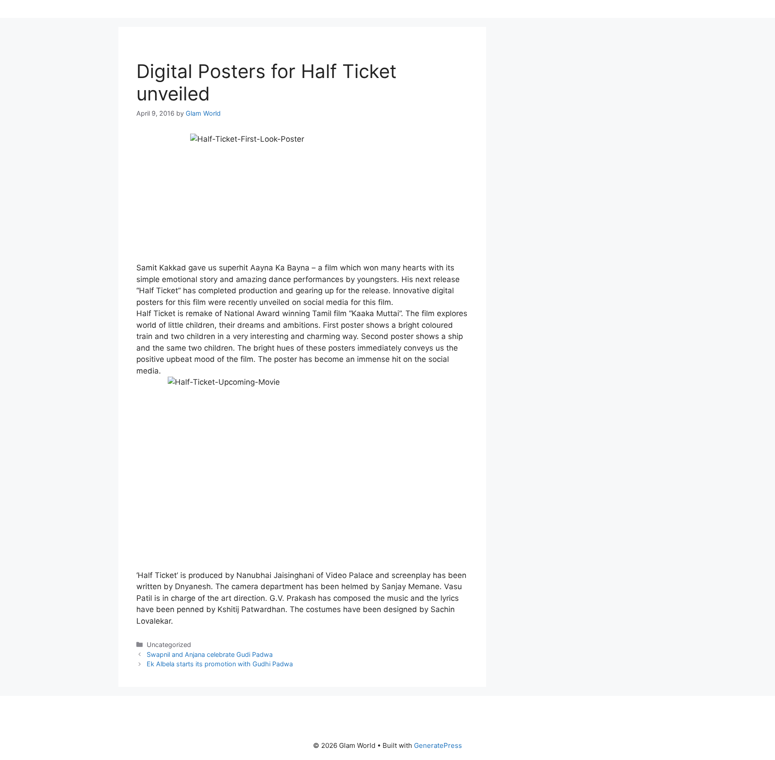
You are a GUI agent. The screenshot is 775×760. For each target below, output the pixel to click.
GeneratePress (438, 745)
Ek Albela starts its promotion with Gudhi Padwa (220, 664)
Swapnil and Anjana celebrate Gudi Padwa (210, 654)
